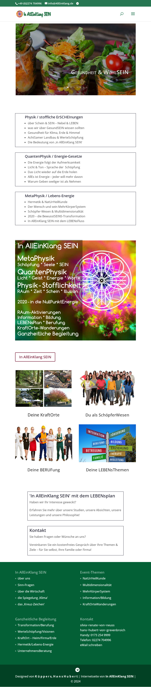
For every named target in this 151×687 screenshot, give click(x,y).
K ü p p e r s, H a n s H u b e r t (56, 676)
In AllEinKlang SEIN (35, 356)
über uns (24, 578)
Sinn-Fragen (26, 585)
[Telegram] (77, 3)
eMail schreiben (91, 645)
